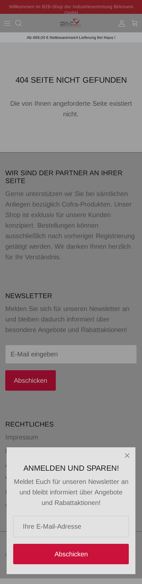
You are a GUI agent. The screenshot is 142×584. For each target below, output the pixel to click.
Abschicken (71, 554)
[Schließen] (127, 455)
